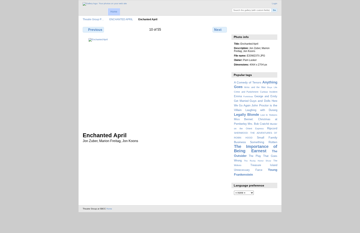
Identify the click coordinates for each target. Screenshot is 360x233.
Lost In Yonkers (268, 115)
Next (217, 29)
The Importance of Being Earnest (255, 148)
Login (274, 3)
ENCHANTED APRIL (121, 19)
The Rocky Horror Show (257, 161)
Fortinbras (248, 96)
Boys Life (272, 87)
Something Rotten (263, 142)
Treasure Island (263, 165)
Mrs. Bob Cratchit (258, 123)
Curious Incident (268, 92)
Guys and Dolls (260, 100)
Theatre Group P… (93, 19)
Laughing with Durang (261, 110)
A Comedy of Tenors (247, 82)
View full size (236, 29)
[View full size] (155, 82)
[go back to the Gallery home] (105, 4)
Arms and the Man (255, 87)
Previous (95, 29)
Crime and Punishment (246, 92)
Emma (238, 96)
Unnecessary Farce (248, 170)
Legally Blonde (246, 115)
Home (113, 11)
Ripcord (272, 128)
